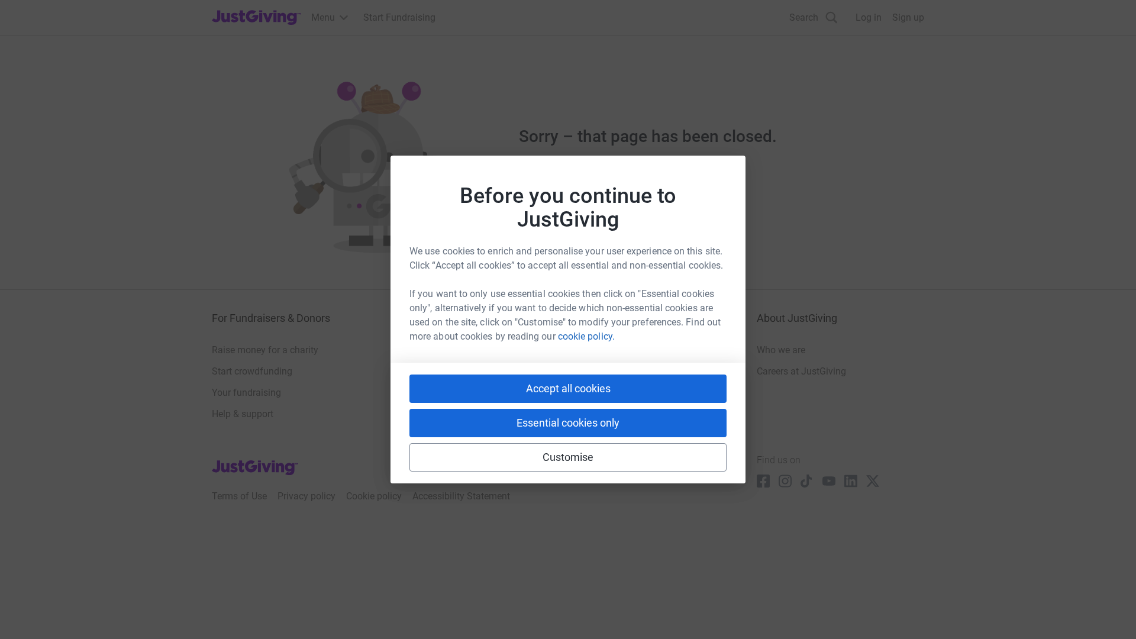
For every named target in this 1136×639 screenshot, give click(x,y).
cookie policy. (586, 336)
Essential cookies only (568, 423)
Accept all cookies (568, 388)
